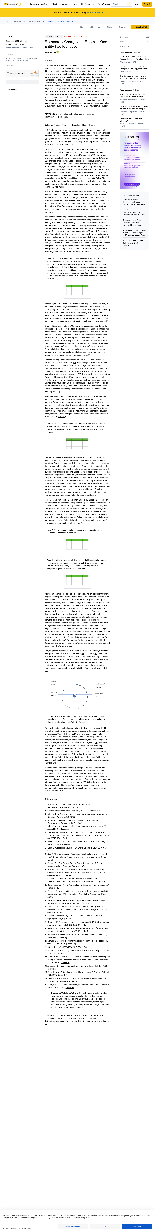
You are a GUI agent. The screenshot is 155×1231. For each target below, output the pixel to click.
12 (86, 252)
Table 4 (79, 523)
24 (96, 654)
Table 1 (92, 231)
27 (85, 782)
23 (83, 654)
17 (87, 329)
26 (96, 743)
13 (88, 252)
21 (58, 392)
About (54, 4)
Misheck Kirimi (50, 52)
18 (62, 338)
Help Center (65, 4)
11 (107, 237)
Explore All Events (95, 13)
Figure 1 (66, 660)
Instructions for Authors (39, 4)
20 (92, 371)
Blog (75, 4)
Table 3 (48, 500)
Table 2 (62, 417)
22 (57, 484)
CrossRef (62, 838)
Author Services (104, 4)
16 (85, 329)
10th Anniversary (87, 4)
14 (103, 307)
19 (75, 363)
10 (86, 229)
